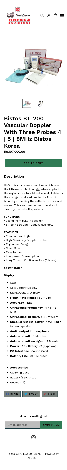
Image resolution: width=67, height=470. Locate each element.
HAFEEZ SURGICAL (29, 454)
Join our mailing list (33, 416)
